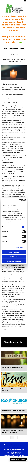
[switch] (24, 231)
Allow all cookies (14, 252)
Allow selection (14, 256)
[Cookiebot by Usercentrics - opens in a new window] (19, 200)
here (20, 42)
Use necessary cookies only (14, 261)
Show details (19, 247)
